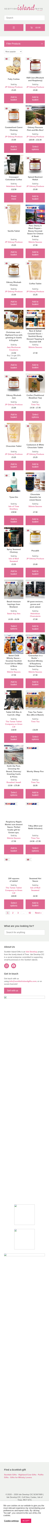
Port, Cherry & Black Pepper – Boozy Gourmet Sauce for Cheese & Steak (35, 231)
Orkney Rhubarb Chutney (13, 283)
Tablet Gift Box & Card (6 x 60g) (14, 713)
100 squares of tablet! (13, 879)
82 (30, 913)
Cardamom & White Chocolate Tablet (35, 446)
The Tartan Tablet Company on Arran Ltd (13, 724)
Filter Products (24, 43)
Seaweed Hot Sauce (35, 879)
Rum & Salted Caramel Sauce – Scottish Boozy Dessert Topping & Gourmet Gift (35, 336)
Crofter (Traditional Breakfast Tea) (35, 396)
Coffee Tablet (35, 283)
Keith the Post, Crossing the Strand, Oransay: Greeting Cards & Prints (13, 771)
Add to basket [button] (14, 98)
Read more (13, 197)
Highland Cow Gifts (27, 1475)
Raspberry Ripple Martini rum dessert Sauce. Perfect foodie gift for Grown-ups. (14, 827)
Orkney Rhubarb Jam (13, 396)
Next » (38, 913)
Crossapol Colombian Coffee (13, 178)
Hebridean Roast (14, 186)
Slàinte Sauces (35, 242)
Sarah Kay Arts (14, 614)
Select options (35, 147)
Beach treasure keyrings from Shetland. (14, 604)
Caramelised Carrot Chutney (13, 128)
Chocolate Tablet (14, 446)
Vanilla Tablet (14, 231)
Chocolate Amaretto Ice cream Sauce (35, 497)
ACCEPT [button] (26, 1521)
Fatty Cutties (14, 79)
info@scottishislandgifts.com (22, 981)
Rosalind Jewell (14, 782)
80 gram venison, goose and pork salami (35, 604)
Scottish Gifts (10, 1475)
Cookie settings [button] (11, 1521)
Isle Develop (31, 952)
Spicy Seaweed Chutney (14, 550)
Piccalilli (35, 551)
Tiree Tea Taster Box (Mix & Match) (35, 713)
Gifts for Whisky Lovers (21, 1477)
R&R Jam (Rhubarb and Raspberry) (35, 79)
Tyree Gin (13, 497)
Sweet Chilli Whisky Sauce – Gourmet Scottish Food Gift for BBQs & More (13, 660)
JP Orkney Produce (13, 87)
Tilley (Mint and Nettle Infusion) (35, 827)
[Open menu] (13, 27)
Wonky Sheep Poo (35, 771)
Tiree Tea (35, 405)
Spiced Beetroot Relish (35, 178)
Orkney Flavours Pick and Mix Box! (35, 128)
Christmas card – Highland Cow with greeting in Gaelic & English (13, 336)
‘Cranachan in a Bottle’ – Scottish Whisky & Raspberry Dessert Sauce (35, 660)
